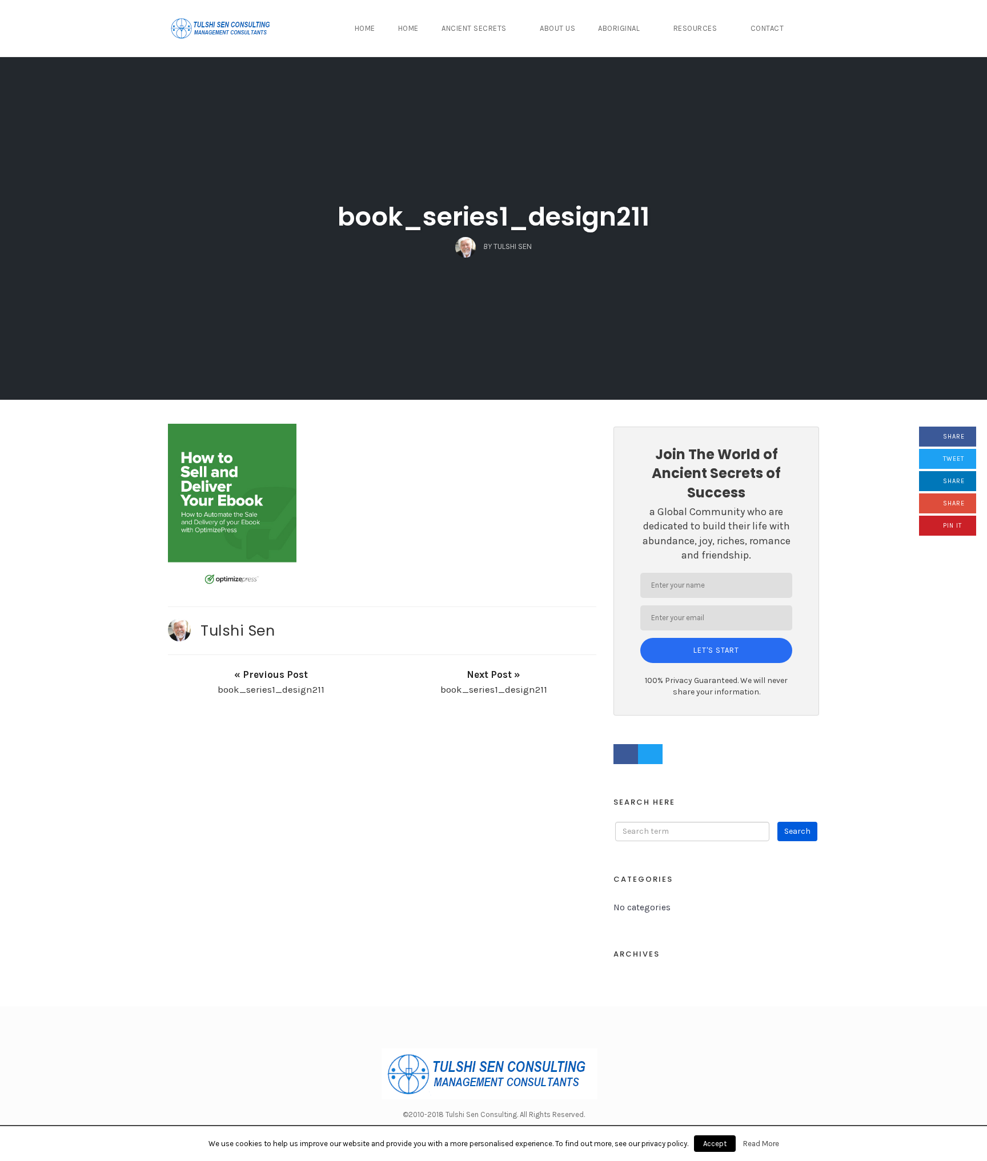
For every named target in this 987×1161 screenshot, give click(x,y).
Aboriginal (619, 28)
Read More (761, 1143)
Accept (715, 1143)
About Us (557, 28)
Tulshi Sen (237, 630)
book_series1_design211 (493, 217)
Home (365, 28)
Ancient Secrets (474, 28)
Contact (767, 28)
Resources (695, 28)
